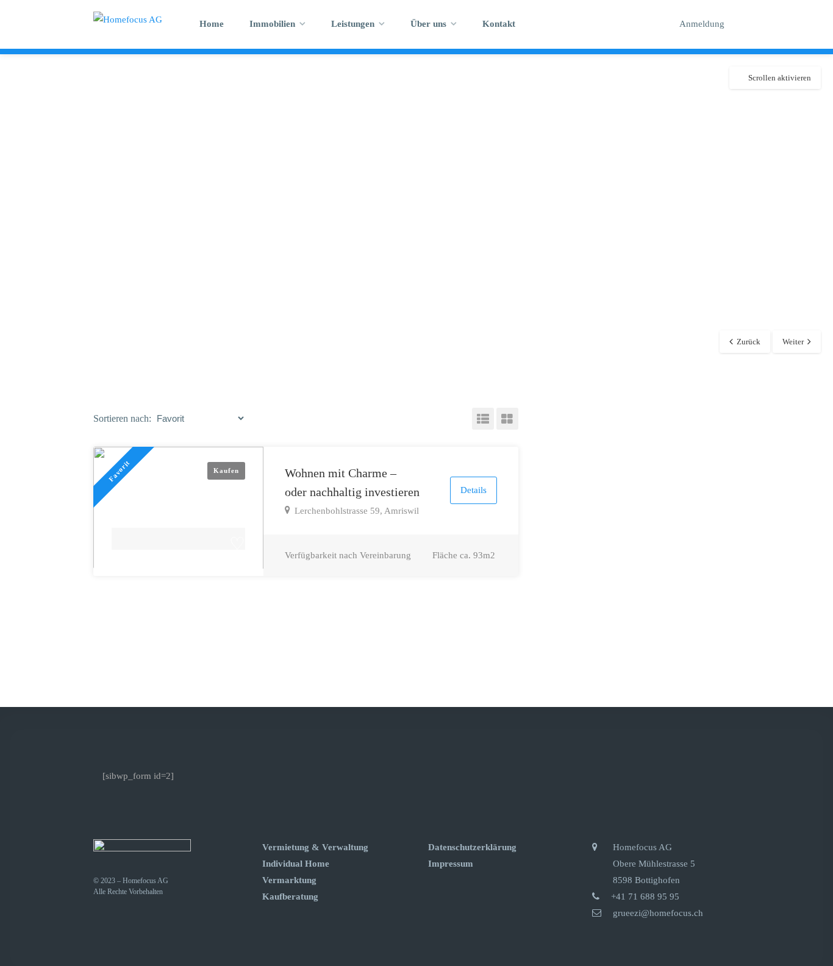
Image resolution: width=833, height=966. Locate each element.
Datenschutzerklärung (472, 847)
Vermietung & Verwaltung (315, 847)
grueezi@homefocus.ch (658, 913)
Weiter (793, 341)
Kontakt (498, 24)
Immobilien (272, 24)
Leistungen (352, 24)
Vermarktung (289, 880)
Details (473, 490)
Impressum (450, 863)
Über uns (428, 24)
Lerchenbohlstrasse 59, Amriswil (357, 511)
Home (211, 24)
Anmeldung (700, 24)
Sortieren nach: (122, 418)
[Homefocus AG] (127, 19)
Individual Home (295, 863)
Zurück (748, 341)
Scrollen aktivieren (779, 77)
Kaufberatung (290, 896)
